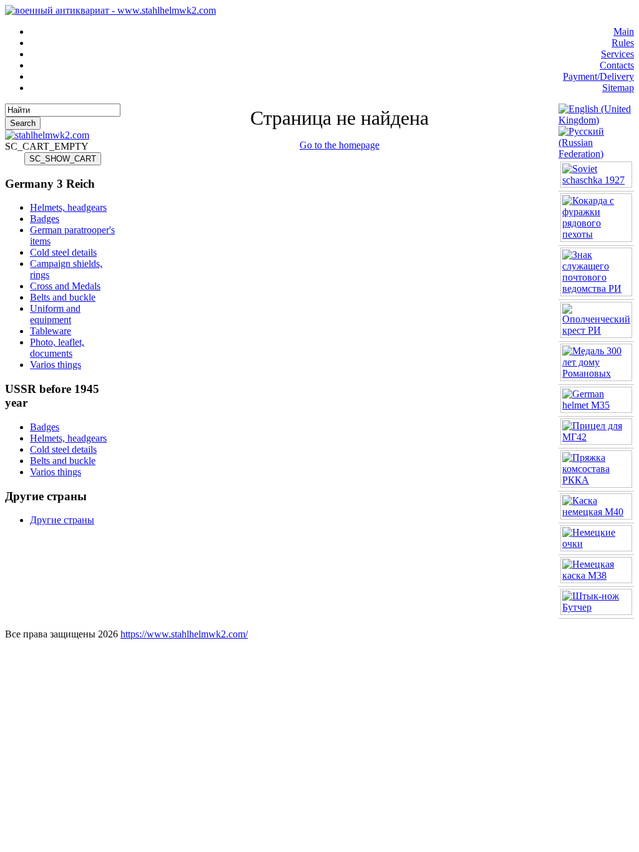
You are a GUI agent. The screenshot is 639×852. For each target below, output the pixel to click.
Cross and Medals (65, 286)
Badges (44, 218)
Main (623, 31)
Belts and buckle (62, 297)
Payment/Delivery (598, 76)
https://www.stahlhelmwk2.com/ (184, 634)
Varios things (55, 364)
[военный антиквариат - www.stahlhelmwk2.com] (110, 10)
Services (617, 54)
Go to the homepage (339, 145)
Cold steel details (63, 252)
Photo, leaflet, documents (57, 348)
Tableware (50, 331)
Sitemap (618, 87)
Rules (623, 42)
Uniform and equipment (55, 314)
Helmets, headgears (68, 207)
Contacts (617, 65)
